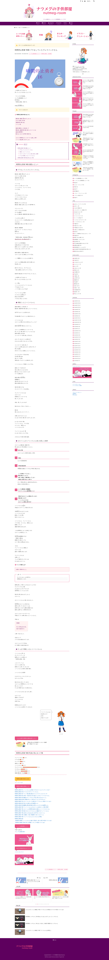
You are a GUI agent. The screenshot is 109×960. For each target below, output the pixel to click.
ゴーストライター (78, 215)
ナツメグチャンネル (77, 384)
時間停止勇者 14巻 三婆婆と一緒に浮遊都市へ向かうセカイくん (29, 814)
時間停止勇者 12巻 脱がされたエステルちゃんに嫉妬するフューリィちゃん (32, 811)
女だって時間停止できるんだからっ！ (82, 233)
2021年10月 (77, 358)
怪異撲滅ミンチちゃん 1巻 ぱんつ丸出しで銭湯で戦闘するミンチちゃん (42, 923)
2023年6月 (77, 330)
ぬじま (76, 266)
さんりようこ (77, 264)
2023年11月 (77, 320)
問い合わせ (75, 394)
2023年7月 (77, 328)
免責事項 (74, 393)
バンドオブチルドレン (79, 221)
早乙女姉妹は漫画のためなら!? (81, 243)
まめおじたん (77, 268)
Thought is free (61, 956)
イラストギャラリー (19, 852)
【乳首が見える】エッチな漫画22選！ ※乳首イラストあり (88, 121)
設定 (75, 189)
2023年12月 (77, 318)
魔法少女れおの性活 (78, 251)
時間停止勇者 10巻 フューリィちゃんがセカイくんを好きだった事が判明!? (32, 807)
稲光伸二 (76, 291)
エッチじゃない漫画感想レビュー (81, 180)
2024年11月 (77, 305)
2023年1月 (77, 341)
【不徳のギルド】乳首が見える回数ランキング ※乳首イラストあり (88, 157)
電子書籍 (76, 191)
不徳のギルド (77, 225)
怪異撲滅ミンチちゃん (79, 239)
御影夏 (76, 279)
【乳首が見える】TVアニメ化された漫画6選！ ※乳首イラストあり (88, 139)
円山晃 (76, 274)
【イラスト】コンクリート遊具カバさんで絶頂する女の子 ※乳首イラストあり (88, 99)
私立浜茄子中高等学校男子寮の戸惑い (82, 249)
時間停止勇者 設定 (19, 818)
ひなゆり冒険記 (78, 208)
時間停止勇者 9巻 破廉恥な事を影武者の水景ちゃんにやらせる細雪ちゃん (31, 805)
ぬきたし (76, 206)
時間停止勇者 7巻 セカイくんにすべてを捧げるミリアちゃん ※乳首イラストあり (33, 801)
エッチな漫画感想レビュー (25, 27)
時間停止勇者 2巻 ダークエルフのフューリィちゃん (26, 791)
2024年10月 (77, 307)
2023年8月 (77, 326)
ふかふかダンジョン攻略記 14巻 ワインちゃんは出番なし (38, 930)
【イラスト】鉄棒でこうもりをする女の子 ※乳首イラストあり (88, 105)
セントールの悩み (78, 217)
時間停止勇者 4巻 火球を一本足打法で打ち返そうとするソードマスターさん (32, 795)
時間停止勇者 (44, 53)
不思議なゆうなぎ (78, 227)
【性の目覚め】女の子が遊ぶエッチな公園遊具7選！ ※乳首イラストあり (88, 87)
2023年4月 (77, 335)
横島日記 (76, 283)
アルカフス (77, 213)
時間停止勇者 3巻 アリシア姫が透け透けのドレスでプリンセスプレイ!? (31, 793)
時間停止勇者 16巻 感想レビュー (24, 148)
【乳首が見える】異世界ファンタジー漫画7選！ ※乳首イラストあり (88, 169)
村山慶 (76, 281)
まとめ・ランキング (79, 184)
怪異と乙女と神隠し (79, 237)
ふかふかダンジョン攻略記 (80, 210)
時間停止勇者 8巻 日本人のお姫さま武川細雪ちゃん (26, 803)
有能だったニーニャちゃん (24, 151)
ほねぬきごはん (78, 211)
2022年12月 (77, 343)
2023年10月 (77, 322)
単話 (75, 182)
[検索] (94, 1)
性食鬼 (76, 235)
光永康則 (49, 53)
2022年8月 (77, 352)
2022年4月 (77, 356)
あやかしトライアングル (80, 204)
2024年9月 (77, 309)
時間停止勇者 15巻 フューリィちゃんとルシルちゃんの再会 (28, 816)
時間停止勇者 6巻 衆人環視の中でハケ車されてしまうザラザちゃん (30, 799)
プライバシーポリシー (77, 392)
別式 (75, 231)
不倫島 (76, 223)
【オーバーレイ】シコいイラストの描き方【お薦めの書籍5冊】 (88, 133)
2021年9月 (77, 360)
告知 (75, 197)
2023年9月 (77, 324)
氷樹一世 (76, 285)
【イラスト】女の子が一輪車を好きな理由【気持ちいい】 (88, 151)
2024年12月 (77, 303)
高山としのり (77, 293)
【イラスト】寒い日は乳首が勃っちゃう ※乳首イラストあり (88, 81)
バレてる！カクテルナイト (80, 219)
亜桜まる (76, 270)
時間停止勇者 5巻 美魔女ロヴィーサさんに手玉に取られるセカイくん (30, 797)
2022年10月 (77, 347)
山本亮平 (77, 277)
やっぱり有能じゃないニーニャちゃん (26, 155)
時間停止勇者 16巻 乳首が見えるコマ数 (25, 157)
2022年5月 (77, 354)
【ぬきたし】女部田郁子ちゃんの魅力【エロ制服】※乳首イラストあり (88, 163)
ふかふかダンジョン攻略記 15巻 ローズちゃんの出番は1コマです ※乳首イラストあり (45, 909)
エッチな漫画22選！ (20, 831)
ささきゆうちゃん (78, 262)
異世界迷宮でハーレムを (80, 247)
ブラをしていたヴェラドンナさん (25, 149)
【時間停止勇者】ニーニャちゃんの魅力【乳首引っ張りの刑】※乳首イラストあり (33, 820)
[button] (16, 894)
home (16, 27)
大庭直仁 (76, 276)
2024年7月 (77, 313)
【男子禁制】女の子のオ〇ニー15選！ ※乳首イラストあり (88, 145)
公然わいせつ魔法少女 (79, 229)
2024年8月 (77, 311)
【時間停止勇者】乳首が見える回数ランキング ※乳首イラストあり (30, 822)
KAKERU (76, 258)
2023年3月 (77, 337)
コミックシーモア (19, 782)
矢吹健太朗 (77, 289)
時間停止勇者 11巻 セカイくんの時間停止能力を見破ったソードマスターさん (32, 809)
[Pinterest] (81, 1)
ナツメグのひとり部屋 (77, 385)
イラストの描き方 (78, 195)
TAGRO (76, 260)
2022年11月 (77, 345)
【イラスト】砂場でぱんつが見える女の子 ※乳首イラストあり (88, 93)
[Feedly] (85, 1)
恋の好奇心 (77, 241)
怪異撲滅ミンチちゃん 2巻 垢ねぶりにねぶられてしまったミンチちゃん (42, 916)
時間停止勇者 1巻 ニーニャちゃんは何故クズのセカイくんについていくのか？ (32, 790)
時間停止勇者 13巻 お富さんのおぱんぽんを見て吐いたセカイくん (30, 813)
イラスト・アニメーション (80, 193)
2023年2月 (77, 339)
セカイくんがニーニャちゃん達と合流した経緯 (28, 153)
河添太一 (77, 287)
